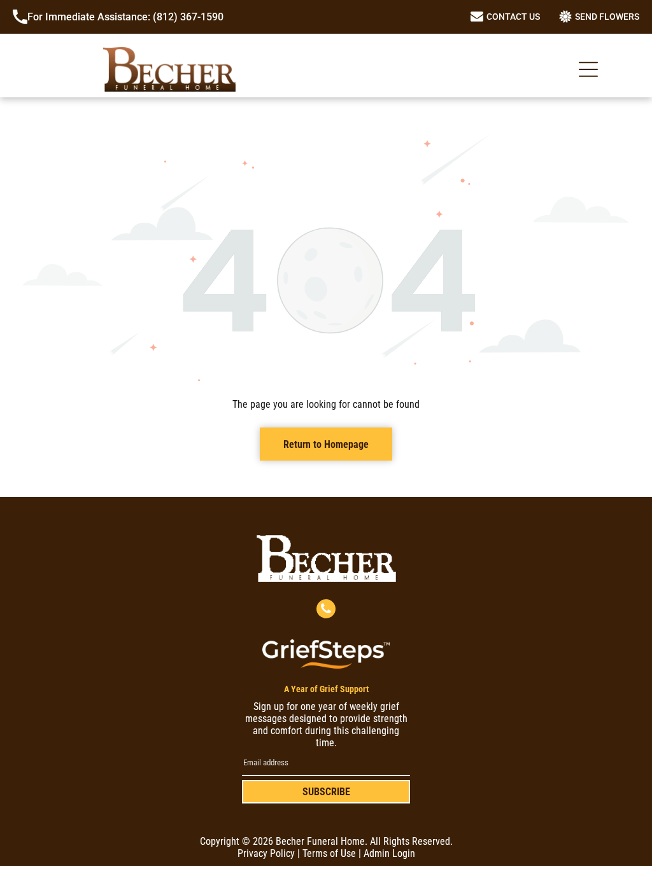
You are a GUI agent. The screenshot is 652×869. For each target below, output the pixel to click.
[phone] (326, 610)
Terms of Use (329, 853)
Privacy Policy (266, 853)
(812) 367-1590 (188, 17)
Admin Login (389, 853)
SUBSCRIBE (326, 792)
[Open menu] (588, 69)
